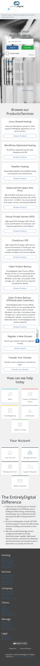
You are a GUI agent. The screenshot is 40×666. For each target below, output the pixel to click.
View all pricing (27, 90)
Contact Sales (7, 584)
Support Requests (30, 472)
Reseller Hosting (8, 561)
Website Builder (8, 582)
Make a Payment (20, 486)
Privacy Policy (7, 637)
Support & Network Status (30, 400)
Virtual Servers (8, 563)
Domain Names (8, 577)
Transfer (27, 47)
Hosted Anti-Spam (9, 565)
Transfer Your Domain (20, 369)
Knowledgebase (10, 416)
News (10, 399)
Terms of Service (25, 648)
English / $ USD (21, 643)
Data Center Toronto (10, 598)
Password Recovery (9, 615)
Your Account (10, 458)
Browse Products (20, 136)
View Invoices (7, 627)
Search (12, 47)
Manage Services (30, 458)
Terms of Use (7, 639)
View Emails (7, 623)
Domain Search (20, 348)
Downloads (30, 416)
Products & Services (10, 629)
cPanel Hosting (8, 575)
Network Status (8, 594)
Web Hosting (7, 559)
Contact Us (6, 596)
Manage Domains (10, 472)
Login (5, 606)
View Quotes (7, 625)
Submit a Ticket (20, 430)
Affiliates (6, 610)
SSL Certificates (8, 580)
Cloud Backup (7, 567)
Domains (6, 608)
